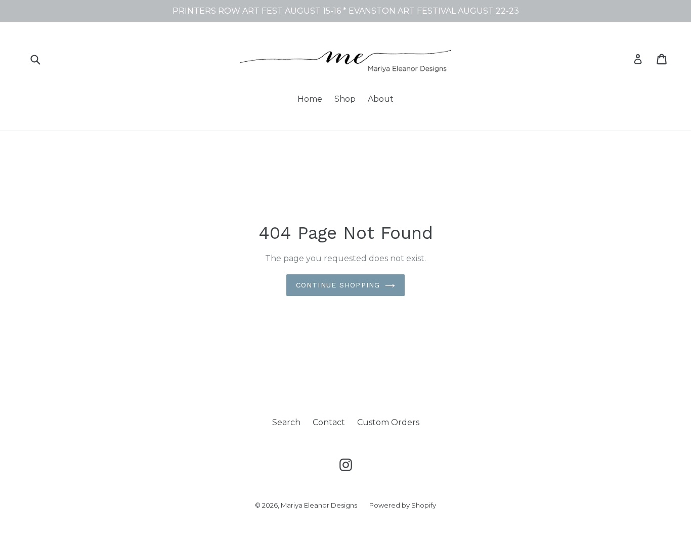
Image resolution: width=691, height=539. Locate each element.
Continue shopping (338, 285)
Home (309, 99)
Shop (345, 99)
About (381, 99)
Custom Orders (388, 422)
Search (286, 422)
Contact (329, 422)
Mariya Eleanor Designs (319, 505)
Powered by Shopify (402, 505)
